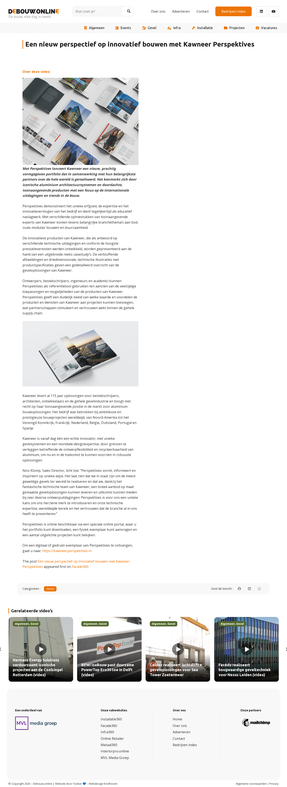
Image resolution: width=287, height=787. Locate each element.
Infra (177, 28)
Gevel (152, 28)
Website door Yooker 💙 (70, 784)
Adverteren (181, 732)
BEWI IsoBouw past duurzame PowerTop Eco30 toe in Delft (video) (107, 670)
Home (177, 719)
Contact (179, 738)
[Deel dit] (239, 588)
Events (126, 28)
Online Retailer (112, 738)
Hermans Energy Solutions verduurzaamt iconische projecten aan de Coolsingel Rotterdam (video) (38, 667)
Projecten (237, 28)
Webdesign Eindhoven (103, 784)
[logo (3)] (36, 723)
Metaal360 (109, 745)
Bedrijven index (185, 745)
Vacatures (269, 28)
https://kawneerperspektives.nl (66, 550)
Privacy (274, 784)
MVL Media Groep (115, 757)
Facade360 (80, 566)
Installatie (205, 28)
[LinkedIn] (261, 11)
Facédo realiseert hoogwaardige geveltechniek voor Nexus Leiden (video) (245, 670)
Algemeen (96, 28)
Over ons (180, 725)
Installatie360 (111, 719)
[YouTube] (274, 11)
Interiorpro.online (115, 751)
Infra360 (107, 732)
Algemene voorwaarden (251, 784)
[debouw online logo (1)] (33, 8)
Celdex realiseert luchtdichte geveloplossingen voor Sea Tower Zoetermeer (176, 670)
